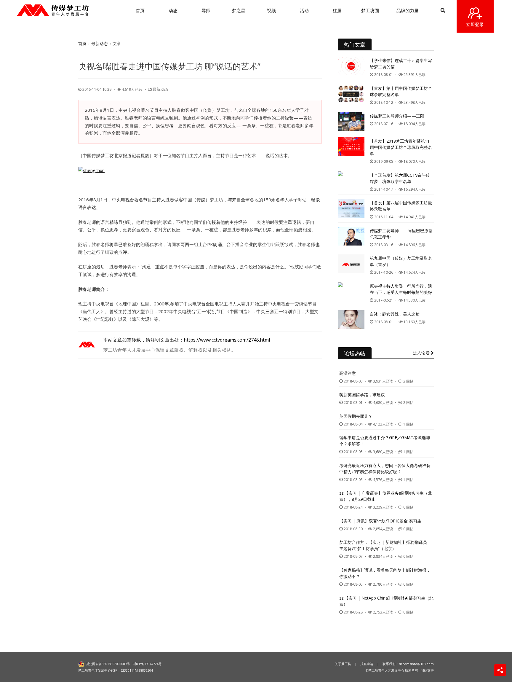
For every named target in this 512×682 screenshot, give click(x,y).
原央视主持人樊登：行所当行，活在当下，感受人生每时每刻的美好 (401, 289)
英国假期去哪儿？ (355, 416)
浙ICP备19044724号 (147, 664)
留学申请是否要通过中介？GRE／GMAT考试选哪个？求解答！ (384, 441)
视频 (271, 10)
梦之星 (238, 10)
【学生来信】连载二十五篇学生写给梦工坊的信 (401, 63)
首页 (140, 10)
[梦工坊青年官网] (52, 10)
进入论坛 (422, 353)
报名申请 (366, 664)
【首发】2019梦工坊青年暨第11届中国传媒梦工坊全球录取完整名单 (401, 147)
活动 (304, 10)
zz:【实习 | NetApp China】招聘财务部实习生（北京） (386, 601)
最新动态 (99, 43)
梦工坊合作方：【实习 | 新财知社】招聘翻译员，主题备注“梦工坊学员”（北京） (385, 545)
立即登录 (475, 24)
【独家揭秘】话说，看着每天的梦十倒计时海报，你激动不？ (385, 573)
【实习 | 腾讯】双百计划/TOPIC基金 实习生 (380, 521)
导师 (205, 10)
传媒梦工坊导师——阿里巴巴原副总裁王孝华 (401, 234)
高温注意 (347, 373)
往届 (337, 10)
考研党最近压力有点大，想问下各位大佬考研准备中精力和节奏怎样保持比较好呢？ (385, 468)
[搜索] (443, 10)
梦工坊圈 (370, 10)
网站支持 (427, 670)
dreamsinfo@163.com (416, 664)
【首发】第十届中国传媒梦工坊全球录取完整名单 (401, 91)
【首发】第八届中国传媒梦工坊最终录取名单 (401, 206)
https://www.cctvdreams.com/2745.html (227, 340)
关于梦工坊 (343, 664)
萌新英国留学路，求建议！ (364, 394)
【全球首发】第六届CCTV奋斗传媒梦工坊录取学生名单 (400, 178)
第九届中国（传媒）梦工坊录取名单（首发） (401, 261)
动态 (173, 10)
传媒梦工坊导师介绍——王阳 (397, 116)
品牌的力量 (407, 10)
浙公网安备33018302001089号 (108, 664)
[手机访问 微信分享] (500, 670)
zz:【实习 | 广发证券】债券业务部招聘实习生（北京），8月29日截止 (385, 496)
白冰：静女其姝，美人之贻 (395, 314)
